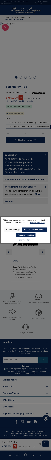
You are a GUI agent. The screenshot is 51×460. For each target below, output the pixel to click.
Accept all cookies (26, 235)
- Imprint (21, 240)
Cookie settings (13, 230)
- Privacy (29, 240)
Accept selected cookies (34, 230)
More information (37, 223)
